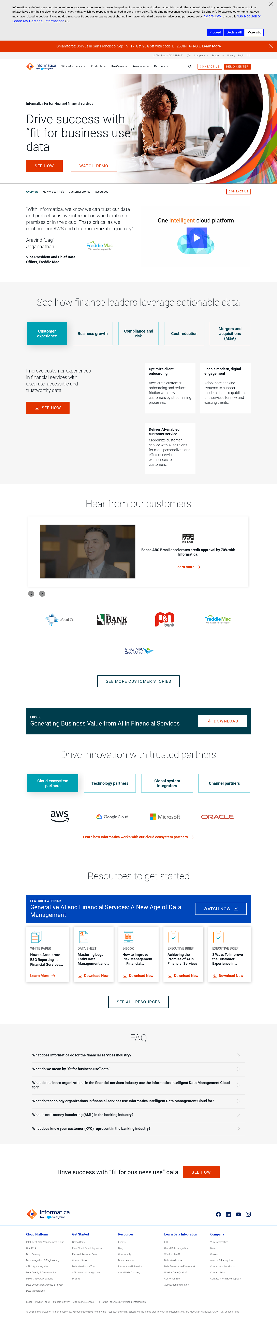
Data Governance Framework (179, 1266)
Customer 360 (172, 1278)
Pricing (231, 55)
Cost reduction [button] (184, 333)
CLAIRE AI (31, 1248)
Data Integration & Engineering (42, 1260)
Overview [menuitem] (32, 191)
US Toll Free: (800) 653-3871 (168, 55)
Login (241, 55)
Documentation (126, 1260)
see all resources (138, 1001)
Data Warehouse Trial (83, 1266)
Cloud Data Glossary (129, 1272)
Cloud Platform (37, 1234)
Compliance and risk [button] (138, 333)
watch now (218, 908)
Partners (159, 66)
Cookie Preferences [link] (83, 1302)
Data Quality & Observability (41, 1272)
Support (216, 55)
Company (199, 55)
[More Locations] (189, 55)
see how (44, 165)
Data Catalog (33, 1254)
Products (96, 66)
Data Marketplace (35, 1290)
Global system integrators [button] (167, 783)
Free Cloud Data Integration (87, 1248)
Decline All (234, 32)
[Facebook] (218, 1214)
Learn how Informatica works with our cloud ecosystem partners (136, 837)
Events (122, 1242)
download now (96, 975)
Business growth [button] (93, 333)
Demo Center (79, 1242)
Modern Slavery (61, 1302)
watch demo (93, 165)
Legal (29, 1302)
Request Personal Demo (85, 1254)
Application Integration (176, 1284)
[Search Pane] (190, 66)
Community (124, 1254)
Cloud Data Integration (176, 1248)
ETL (166, 1242)
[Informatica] (41, 67)
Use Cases (117, 66)
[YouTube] (238, 1214)
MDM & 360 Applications (39, 1278)
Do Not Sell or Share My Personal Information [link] (121, 1302)
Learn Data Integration (180, 1234)
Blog (120, 1248)
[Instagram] (248, 1214)
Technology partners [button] (109, 783)
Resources (139, 66)
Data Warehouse (173, 1260)
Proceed (215, 32)
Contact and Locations (222, 1266)
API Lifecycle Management (86, 1272)
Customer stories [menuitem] (79, 191)
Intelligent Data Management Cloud (45, 1242)
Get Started (80, 1234)
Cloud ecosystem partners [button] (52, 783)
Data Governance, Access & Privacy (44, 1284)
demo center (237, 66)
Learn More (211, 46)
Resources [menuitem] (101, 191)
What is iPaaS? (172, 1254)
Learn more (185, 567)
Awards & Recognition (222, 1260)
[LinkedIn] (228, 1214)
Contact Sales (79, 1260)
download (226, 721)
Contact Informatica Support (225, 1278)
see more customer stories (138, 681)
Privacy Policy (42, 1302)
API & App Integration (37, 1266)
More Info (254, 32)
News (213, 1248)
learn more (40, 975)
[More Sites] (248, 55)
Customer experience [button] (47, 333)
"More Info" (213, 16)
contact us (210, 66)
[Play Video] (196, 237)
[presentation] (31, 594)
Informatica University (130, 1266)
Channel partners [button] (224, 783)
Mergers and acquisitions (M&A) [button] (230, 333)
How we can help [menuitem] (53, 191)
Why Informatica (71, 66)
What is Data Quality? (175, 1272)
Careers (214, 1254)
